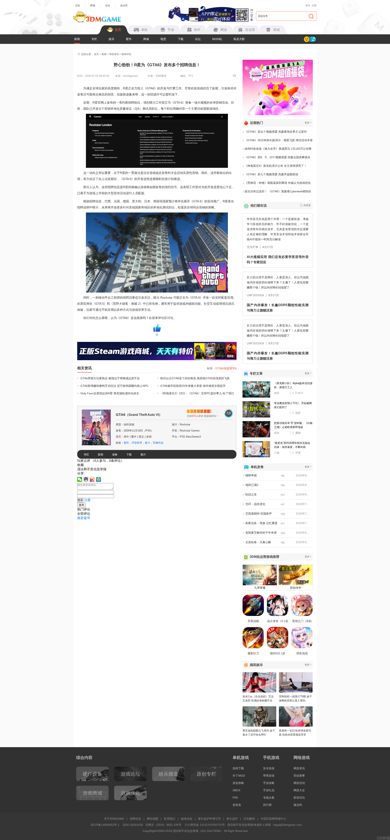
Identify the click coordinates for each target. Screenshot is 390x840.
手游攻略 (268, 783)
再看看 (307, 205)
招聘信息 (135, 818)
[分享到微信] (79, 479)
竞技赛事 (299, 775)
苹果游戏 (268, 775)
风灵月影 (239, 39)
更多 (308, 122)
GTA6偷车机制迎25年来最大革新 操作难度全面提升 (193, 385)
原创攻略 (238, 783)
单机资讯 (114, 54)
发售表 (237, 804)
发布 (81, 504)
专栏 (94, 39)
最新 (80, 518)
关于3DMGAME (114, 818)
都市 (126, 442)
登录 (307, 5)
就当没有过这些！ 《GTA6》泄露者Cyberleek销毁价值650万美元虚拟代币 (278, 193)
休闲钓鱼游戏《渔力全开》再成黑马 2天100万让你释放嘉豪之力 (278, 150)
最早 (87, 518)
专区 (86, 454)
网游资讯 (299, 768)
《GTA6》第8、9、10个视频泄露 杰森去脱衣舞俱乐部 (277, 159)
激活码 (298, 804)
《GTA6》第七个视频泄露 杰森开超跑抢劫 (271, 174)
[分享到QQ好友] (86, 479)
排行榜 (267, 804)
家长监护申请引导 (209, 818)
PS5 (235, 797)
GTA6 (139, 415)
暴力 (147, 442)
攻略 (114, 454)
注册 (314, 5)
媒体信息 (186, 818)
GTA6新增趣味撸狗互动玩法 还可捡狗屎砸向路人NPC (114, 385)
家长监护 (232, 818)
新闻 (77, 39)
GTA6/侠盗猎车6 (226, 368)
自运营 (124, 5)
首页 (96, 54)
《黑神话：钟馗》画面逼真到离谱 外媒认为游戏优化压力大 (278, 184)
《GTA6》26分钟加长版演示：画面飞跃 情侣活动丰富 (279, 140)
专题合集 (268, 797)
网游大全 (299, 790)
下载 (180, 39)
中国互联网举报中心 (273, 818)
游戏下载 (238, 768)
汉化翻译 (249, 818)
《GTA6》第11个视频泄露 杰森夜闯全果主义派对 (276, 131)
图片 (143, 454)
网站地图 (152, 818)
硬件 (129, 39)
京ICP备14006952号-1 (105, 824)
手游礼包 (268, 790)
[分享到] (98, 479)
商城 (92, 5)
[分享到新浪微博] (92, 479)
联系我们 (169, 818)
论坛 (107, 5)
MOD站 (217, 39)
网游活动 (299, 783)
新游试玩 (299, 797)
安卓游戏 (268, 768)
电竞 (163, 39)
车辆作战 (158, 442)
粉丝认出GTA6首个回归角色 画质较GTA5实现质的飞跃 (195, 378)
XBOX (236, 790)
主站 (77, 5)
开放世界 (137, 442)
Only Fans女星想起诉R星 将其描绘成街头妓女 (109, 393)
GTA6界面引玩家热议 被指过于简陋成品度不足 (110, 378)
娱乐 (111, 39)
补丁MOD (239, 775)
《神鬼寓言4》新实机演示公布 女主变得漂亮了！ (276, 165)
